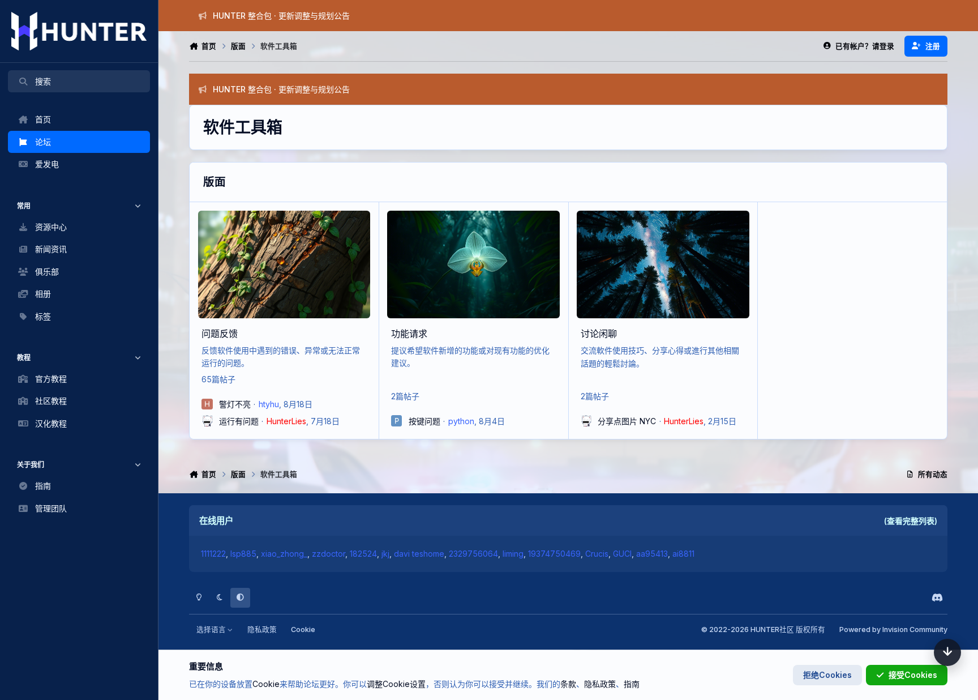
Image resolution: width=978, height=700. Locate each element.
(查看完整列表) (910, 521)
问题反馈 (219, 333)
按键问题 (424, 421)
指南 (632, 684)
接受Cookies (913, 675)
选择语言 (212, 629)
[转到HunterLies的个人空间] (207, 420)
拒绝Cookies (827, 675)
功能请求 (409, 333)
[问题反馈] (284, 264)
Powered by (893, 629)
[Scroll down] (947, 652)
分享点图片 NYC (627, 421)
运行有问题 (239, 421)
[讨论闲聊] (663, 264)
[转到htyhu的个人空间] (207, 404)
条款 (568, 684)
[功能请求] (473, 264)
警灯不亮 (235, 404)
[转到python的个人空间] (396, 420)
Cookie (303, 629)
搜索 (43, 81)
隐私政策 (262, 629)
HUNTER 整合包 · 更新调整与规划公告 (281, 15)
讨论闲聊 (599, 333)
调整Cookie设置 (396, 684)
